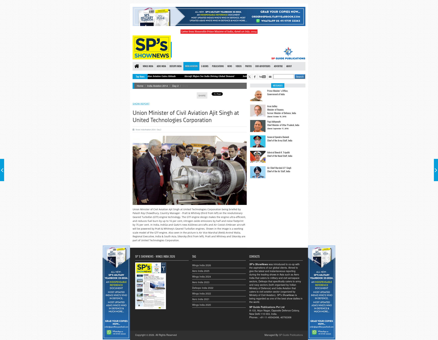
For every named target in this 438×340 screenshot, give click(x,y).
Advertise (278, 66)
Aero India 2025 (200, 271)
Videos (239, 66)
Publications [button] (218, 66)
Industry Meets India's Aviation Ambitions (244, 76)
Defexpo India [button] (176, 66)
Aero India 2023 (200, 282)
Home (140, 85)
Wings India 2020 (201, 304)
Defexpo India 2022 (202, 287)
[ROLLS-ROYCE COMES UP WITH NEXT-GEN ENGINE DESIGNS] (436, 170)
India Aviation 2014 (157, 85)
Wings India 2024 (201, 276)
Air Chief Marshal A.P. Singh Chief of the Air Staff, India (279, 169)
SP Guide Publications (291, 335)
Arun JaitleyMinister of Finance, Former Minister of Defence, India (281, 110)
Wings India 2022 (201, 293)
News (229, 66)
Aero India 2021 (200, 299)
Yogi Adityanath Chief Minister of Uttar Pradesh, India (283, 123)
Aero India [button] (161, 66)
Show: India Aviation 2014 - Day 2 (148, 130)
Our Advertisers (262, 66)
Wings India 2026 (201, 265)
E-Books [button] (204, 66)
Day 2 (175, 85)
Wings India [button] (148, 66)
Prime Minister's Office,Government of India (277, 92)
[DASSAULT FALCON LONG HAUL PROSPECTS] (2, 170)
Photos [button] (248, 66)
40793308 (285, 317)
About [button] (289, 66)
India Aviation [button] (191, 66)
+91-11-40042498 (269, 317)
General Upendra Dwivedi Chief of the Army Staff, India (279, 138)
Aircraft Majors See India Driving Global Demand (190, 76)
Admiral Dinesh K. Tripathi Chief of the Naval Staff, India (279, 154)
